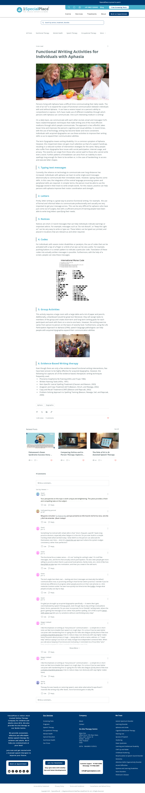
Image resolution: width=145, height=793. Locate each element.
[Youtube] (9, 771)
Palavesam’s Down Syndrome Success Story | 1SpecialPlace (40, 453)
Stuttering (119, 740)
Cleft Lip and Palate (122, 749)
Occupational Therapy (88, 33)
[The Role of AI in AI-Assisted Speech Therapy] (104, 441)
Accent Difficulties (122, 765)
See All (116, 429)
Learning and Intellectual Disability (127, 746)
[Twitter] (20, 771)
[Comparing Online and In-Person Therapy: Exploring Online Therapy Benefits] (72, 441)
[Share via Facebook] (37, 412)
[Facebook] (16, 771)
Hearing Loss (120, 734)
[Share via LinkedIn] (47, 412)
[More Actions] (108, 494)
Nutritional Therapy (42, 33)
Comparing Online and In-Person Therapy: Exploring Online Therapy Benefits (72, 453)
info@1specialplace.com (91, 771)
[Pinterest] (13, 771)
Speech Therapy (72, 33)
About (81, 721)
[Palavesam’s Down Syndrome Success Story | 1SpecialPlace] (40, 441)
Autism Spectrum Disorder (124, 721)
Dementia (119, 759)
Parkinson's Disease (122, 775)
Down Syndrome (121, 743)
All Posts (29, 33)
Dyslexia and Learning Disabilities (127, 768)
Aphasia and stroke (122, 727)
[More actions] (108, 46)
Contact (81, 724)
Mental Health (58, 33)
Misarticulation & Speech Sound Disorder (127, 756)
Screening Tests (48, 721)
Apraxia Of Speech (122, 737)
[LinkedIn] (24, 771)
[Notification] (79, 7)
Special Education (49, 737)
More (102, 33)
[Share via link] (51, 412)
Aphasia (40, 405)
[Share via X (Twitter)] (42, 412)
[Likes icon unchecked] (42, 505)
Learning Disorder (122, 724)
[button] (74, 7)
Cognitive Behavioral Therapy (125, 730)
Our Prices (46, 743)
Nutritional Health (49, 740)
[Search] (69, 7)
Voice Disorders (121, 771)
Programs (46, 724)
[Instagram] (27, 771)
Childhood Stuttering (123, 753)
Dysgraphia (49, 405)
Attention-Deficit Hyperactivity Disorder (127, 762)
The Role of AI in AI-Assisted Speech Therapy (104, 453)
